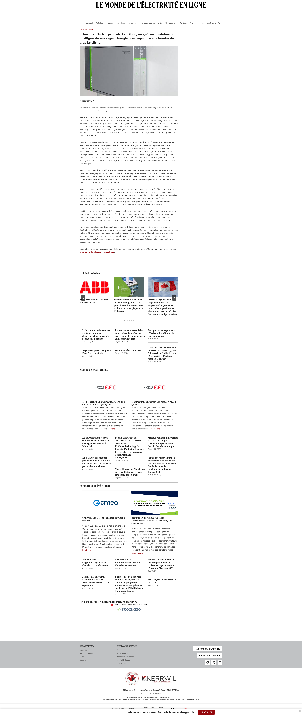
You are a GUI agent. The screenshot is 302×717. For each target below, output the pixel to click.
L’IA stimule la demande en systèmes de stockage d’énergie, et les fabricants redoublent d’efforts (96, 334)
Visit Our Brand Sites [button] (209, 655)
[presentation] (94, 287)
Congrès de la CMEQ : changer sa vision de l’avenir (104, 519)
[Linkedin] (220, 662)
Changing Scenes (86, 30)
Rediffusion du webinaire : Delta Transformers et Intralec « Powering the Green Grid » (151, 520)
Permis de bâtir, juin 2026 (128, 350)
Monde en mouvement (126, 23)
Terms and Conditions (125, 657)
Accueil (89, 23)
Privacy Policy (122, 653)
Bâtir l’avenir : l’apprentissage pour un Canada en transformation (95, 562)
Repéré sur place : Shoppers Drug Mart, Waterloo (96, 352)
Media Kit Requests (124, 660)
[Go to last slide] (83, 298)
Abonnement (170, 23)
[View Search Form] (219, 23)
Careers (83, 660)
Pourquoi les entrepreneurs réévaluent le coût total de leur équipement (161, 333)
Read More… (116, 429)
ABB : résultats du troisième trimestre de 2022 (94, 301)
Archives (193, 23)
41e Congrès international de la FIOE (162, 581)
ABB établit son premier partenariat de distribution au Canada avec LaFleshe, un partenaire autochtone (97, 462)
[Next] (174, 298)
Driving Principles (86, 653)
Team (82, 657)
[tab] (124, 320)
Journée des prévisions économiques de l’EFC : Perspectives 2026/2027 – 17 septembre (96, 581)
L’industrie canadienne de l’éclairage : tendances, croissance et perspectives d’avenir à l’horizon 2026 (161, 564)
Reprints (120, 650)
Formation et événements (150, 23)
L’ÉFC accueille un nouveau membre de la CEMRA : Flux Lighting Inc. (103, 403)
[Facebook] (207, 662)
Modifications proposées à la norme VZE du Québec (153, 403)
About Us (83, 650)
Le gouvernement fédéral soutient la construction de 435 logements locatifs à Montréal (95, 442)
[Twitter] (213, 662)
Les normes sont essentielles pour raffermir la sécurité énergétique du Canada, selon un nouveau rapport (130, 334)
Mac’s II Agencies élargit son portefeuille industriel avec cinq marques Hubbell (130, 472)
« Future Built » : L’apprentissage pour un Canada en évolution (127, 562)
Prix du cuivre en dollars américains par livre (108, 601)
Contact (183, 23)
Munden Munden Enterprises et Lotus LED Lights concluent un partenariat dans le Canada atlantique (163, 442)
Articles (99, 23)
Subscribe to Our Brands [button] (207, 649)
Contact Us (121, 663)
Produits (109, 23)
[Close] (299, 711)
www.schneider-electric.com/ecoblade (97, 252)
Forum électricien (208, 23)
